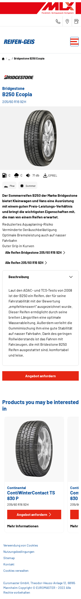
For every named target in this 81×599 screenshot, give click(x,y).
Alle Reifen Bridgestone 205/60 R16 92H (33, 252)
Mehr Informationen (22, 526)
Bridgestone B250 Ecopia (29, 58)
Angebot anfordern (40, 376)
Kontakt (8, 564)
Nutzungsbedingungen (18, 551)
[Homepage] (3, 58)
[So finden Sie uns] (67, 21)
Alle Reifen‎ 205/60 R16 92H (24, 263)
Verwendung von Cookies (20, 545)
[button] (9, 58)
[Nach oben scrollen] (69, 589)
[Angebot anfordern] (76, 21)
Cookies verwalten (16, 570)
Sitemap (9, 558)
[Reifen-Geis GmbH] (18, 41)
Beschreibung (19, 277)
